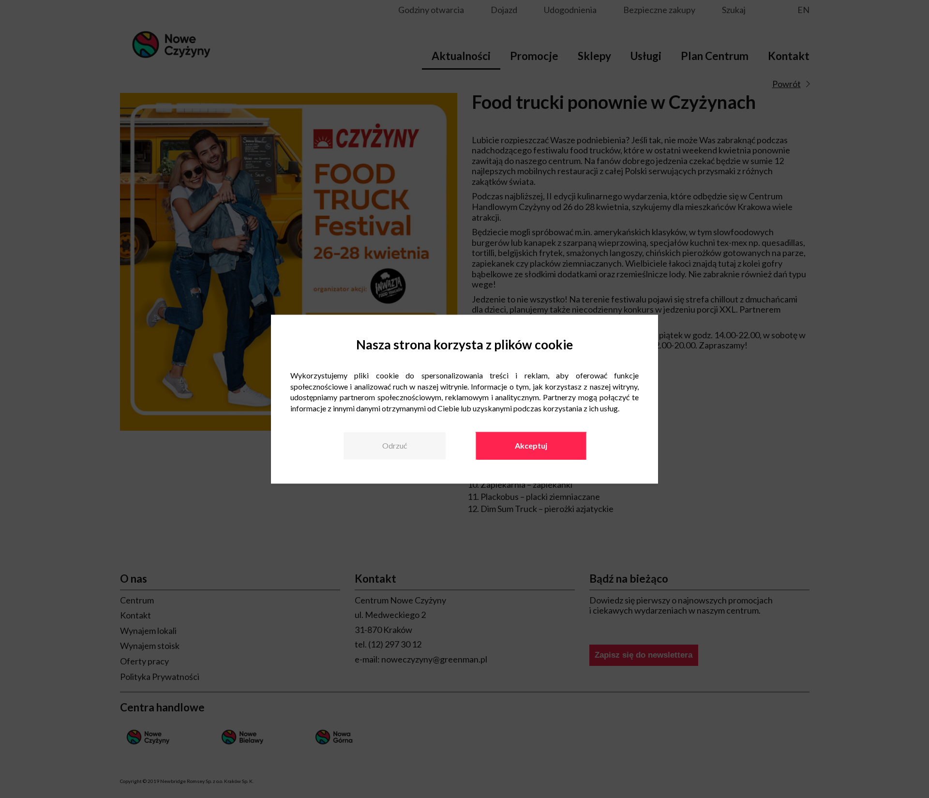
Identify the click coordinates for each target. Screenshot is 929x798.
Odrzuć (394, 446)
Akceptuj (531, 446)
